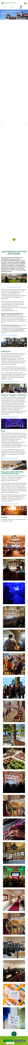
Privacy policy (18, 1043)
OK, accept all (8, 1041)
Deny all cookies (20, 1041)
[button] (2, 125)
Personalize (10, 1043)
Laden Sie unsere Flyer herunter (9, 381)
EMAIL (11, 521)
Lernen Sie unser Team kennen (9, 335)
